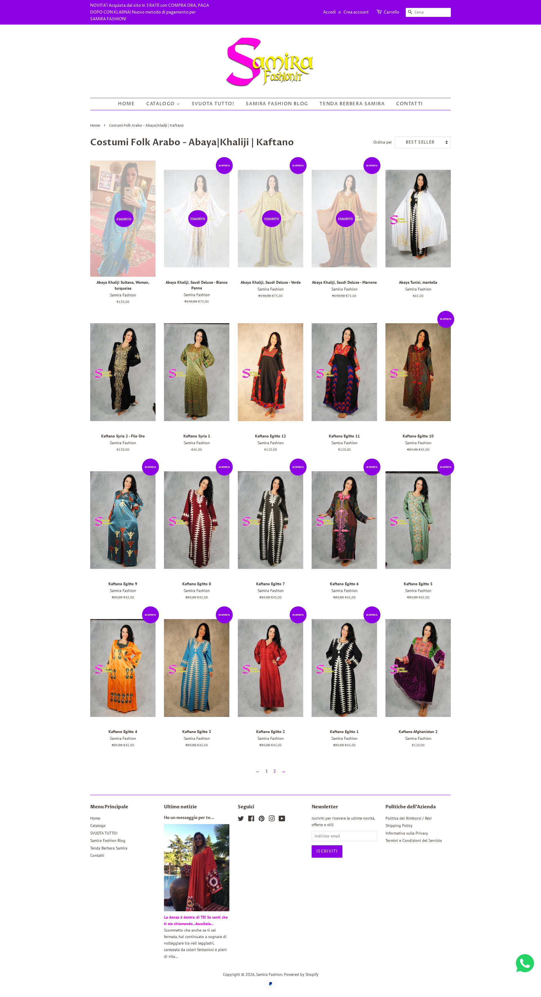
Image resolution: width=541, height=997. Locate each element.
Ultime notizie (180, 807)
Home (126, 104)
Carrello (391, 12)
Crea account (356, 12)
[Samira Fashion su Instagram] (272, 819)
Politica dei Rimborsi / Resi (408, 818)
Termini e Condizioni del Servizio (413, 840)
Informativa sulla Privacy (406, 833)
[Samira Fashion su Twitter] (241, 819)
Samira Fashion (269, 974)
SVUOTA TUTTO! (213, 104)
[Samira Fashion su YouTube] (282, 819)
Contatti (409, 104)
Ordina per (382, 142)
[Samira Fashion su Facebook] (251, 819)
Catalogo (161, 104)
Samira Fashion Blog (277, 104)
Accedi (329, 12)
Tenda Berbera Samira (352, 104)
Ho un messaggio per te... (189, 817)
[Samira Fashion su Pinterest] (261, 819)
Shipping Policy (399, 825)
